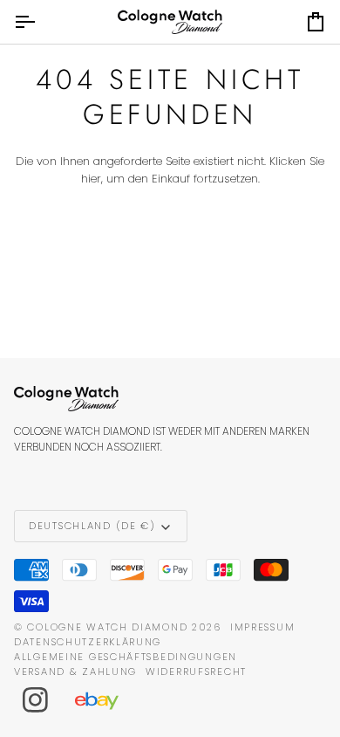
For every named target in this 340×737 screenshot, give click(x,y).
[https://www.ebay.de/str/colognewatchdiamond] (105, 700)
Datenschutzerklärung (87, 642)
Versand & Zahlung (75, 671)
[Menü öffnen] (40, 22)
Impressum (262, 627)
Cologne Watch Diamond (107, 627)
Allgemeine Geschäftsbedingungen (125, 657)
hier (91, 178)
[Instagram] (36, 700)
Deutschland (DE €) (92, 526)
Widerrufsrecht (196, 671)
